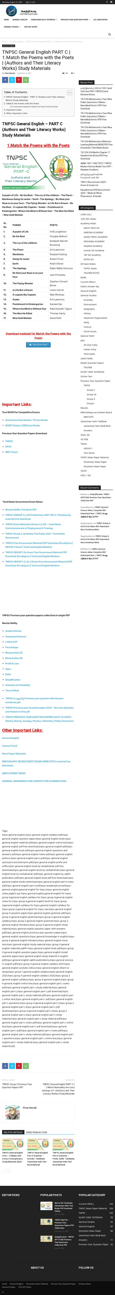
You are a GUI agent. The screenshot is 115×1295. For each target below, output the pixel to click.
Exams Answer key (90, 286)
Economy (88, 299)
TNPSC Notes (90, 268)
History (87, 313)
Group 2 (91, 389)
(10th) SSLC (86, 214)
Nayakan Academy (93, 245)
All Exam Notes (88, 263)
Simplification (13, 679)
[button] (109, 34)
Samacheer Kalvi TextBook (94, 421)
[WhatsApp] (26, 80)
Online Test (86, 376)
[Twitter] (12, 80)
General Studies (89, 295)
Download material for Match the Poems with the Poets (36, 107)
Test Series (89, 452)
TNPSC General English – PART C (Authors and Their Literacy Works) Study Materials (35, 98)
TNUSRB (88, 367)
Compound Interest (15, 636)
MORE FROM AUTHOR (36, 1132)
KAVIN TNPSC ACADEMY (96, 236)
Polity (86, 322)
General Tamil (9, 745)
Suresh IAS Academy (94, 250)
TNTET (84, 470)
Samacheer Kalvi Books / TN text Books (26, 420)
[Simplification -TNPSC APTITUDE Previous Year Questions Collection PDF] (46, 1239)
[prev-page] (4, 1171)
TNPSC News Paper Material (95, 457)
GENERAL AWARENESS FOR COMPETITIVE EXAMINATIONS (34, 781)
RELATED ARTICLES (13, 1132)
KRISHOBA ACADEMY (94, 241)
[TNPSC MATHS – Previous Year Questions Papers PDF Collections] (46, 1222)
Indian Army (90, 349)
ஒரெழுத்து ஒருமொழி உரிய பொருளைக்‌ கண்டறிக (92, 176)
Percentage (12, 647)
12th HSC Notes (88, 218)
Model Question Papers (92, 362)
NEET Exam (11, 452)
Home (4, 41)
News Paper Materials (14, 753)
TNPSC (9, 441)
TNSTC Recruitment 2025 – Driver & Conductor (94, 183)
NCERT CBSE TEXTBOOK (92, 371)
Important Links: (14, 110)
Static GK (85, 434)
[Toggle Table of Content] (68, 92)
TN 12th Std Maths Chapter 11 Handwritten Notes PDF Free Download (95, 155)
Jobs (83, 340)
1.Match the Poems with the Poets (22, 103)
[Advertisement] (38, 372)
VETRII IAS (89, 259)
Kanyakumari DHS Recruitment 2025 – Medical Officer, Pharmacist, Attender (95, 193)
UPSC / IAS (86, 475)
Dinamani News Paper (95, 466)
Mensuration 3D (14, 658)
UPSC (8, 446)
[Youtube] (111, 2)
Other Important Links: (17, 113)
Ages (8, 668)
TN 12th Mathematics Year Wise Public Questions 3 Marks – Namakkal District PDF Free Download (96, 118)
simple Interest (13, 631)
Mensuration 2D (13, 652)
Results (84, 407)
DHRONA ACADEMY (93, 232)
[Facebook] (107, 2)
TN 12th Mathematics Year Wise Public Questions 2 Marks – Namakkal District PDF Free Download (96, 104)
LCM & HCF (11, 641)
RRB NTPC (89, 416)
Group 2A (91, 394)
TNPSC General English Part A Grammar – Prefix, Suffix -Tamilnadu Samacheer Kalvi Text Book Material (63, 1159)
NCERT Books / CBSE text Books (22, 425)
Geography (89, 308)
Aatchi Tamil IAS (92, 227)
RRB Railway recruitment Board (96, 412)
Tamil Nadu (89, 353)
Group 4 (91, 398)
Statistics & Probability (17, 685)
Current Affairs (88, 281)
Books (83, 277)
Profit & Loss (12, 663)
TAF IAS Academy (92, 254)
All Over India (90, 344)
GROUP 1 (88, 448)
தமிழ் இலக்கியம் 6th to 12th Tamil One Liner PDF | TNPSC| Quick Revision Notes (96, 91)
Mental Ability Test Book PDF (21, 509)
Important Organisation (95, 317)
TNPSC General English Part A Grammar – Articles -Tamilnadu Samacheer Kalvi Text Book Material (37, 1159)
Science (87, 326)
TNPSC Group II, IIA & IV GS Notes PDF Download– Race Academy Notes (96, 526)
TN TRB (84, 439)
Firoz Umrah (10, 73)
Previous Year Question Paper (95, 380)
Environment (90, 304)
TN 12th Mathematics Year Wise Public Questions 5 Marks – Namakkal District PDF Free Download (96, 132)
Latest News (87, 358)
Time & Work (12, 690)
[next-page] (9, 1171)
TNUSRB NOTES (91, 272)
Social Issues (90, 331)
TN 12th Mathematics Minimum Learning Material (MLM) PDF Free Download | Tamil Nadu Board (97, 144)
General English (16, 41)
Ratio (8, 674)
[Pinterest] (19, 80)
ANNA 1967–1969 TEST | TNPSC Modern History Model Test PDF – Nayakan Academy (97, 166)
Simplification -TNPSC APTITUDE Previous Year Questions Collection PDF (96, 497)
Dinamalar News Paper (95, 461)
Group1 (90, 403)
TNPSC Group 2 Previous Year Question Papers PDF (17, 1086)
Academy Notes (88, 223)
